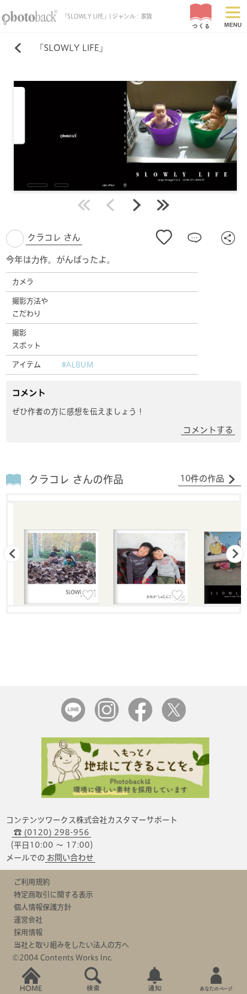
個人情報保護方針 (42, 907)
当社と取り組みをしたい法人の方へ (71, 944)
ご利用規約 (32, 881)
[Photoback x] (174, 719)
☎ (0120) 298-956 (51, 832)
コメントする (208, 430)
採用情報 (28, 932)
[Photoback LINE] (73, 719)
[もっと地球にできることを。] (125, 795)
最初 (84, 205)
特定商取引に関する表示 (53, 894)
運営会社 (28, 919)
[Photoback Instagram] (107, 719)
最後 (163, 205)
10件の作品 (202, 478)
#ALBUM (78, 364)
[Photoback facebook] (140, 719)
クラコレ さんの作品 (76, 479)
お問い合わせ (70, 858)
